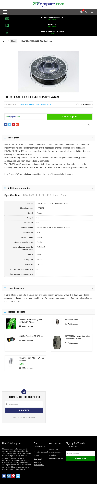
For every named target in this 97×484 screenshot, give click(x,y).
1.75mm (21, 104)
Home (4, 41)
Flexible (43, 104)
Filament (31, 104)
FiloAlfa (38, 104)
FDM (26, 104)
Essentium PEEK (71, 320)
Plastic (13, 41)
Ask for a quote (69, 116)
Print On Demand (41, 452)
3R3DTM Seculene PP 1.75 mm (31, 336)
